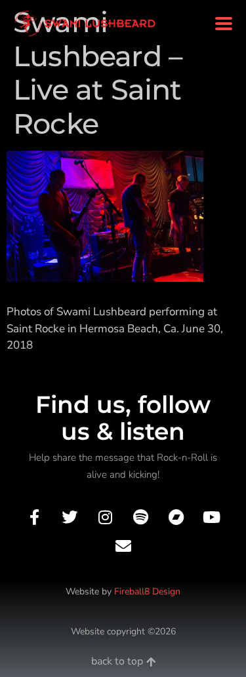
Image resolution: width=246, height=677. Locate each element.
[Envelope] (123, 546)
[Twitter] (70, 517)
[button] (223, 24)
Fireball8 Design (147, 591)
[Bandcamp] (176, 517)
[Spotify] (141, 517)
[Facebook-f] (34, 517)
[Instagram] (105, 517)
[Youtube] (211, 517)
